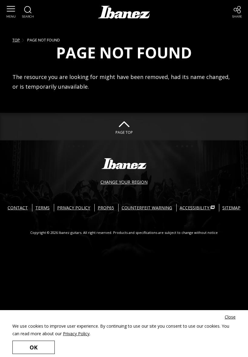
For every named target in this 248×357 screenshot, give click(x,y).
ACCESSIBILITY (195, 208)
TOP (16, 40)
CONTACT (18, 208)
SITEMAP (231, 208)
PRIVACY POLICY (73, 208)
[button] (11, 12)
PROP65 (106, 208)
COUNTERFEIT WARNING (147, 208)
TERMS (42, 208)
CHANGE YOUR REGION (124, 182)
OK (34, 347)
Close (230, 317)
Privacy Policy (76, 333)
